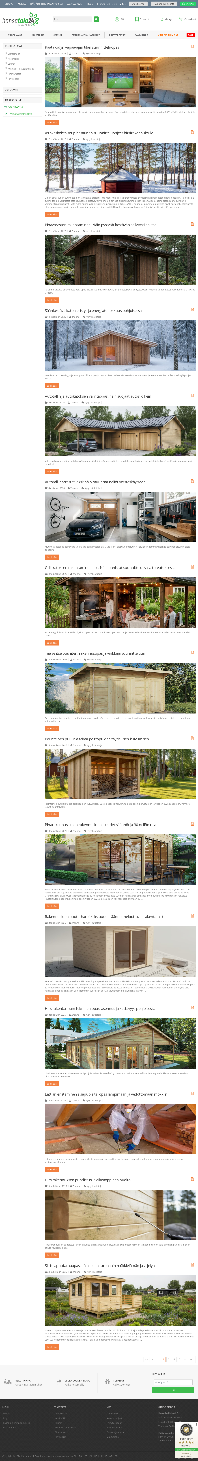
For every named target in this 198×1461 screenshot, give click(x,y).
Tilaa (173, 1389)
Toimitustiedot (114, 1422)
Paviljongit (141, 35)
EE (85, 1456)
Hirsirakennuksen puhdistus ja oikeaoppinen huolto (87, 1179)
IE (106, 1456)
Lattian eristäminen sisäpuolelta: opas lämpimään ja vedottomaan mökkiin (106, 1094)
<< (146, 1359)
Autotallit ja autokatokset (21, 68)
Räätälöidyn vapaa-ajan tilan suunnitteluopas (82, 47)
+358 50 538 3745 (111, 4)
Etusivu (9, 3)
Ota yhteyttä (138, 3)
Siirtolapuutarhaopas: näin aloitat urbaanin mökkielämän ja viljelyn (100, 1265)
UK (101, 1456)
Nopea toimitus (168, 35)
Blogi (5, 1418)
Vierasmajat (15, 35)
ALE (191, 35)
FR (90, 1456)
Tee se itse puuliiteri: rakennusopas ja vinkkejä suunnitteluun (95, 653)
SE (75, 1456)
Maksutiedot (113, 1436)
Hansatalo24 (27, 1456)
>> (191, 1359)
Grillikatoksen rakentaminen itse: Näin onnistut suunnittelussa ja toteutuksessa (110, 567)
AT (110, 1456)
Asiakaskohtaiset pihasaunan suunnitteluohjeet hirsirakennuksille (99, 132)
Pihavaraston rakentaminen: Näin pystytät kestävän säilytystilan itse (100, 224)
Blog (90, 3)
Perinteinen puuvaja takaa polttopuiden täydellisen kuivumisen (97, 738)
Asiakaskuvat (75, 3)
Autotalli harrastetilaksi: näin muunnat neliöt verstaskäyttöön (95, 481)
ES (115, 1456)
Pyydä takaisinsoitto (164, 3)
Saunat (58, 35)
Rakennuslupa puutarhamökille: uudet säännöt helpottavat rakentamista (105, 916)
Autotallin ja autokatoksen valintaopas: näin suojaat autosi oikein (98, 396)
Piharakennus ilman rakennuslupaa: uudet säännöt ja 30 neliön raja (100, 824)
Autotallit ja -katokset (86, 35)
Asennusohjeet (114, 1418)
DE (95, 1456)
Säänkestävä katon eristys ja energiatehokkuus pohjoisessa (93, 310)
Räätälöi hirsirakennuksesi (46, 3)
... (180, 207)
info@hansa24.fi (174, 1421)
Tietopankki (112, 1413)
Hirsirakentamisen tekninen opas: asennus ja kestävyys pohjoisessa (100, 1008)
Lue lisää (52, 122)
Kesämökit (38, 35)
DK (80, 1456)
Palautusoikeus (114, 1427)
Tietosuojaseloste (116, 1432)
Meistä (22, 3)
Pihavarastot (117, 35)
